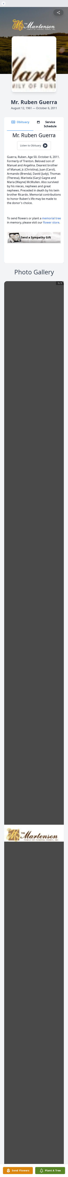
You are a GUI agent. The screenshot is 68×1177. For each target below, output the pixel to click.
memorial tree (51, 218)
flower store (51, 222)
